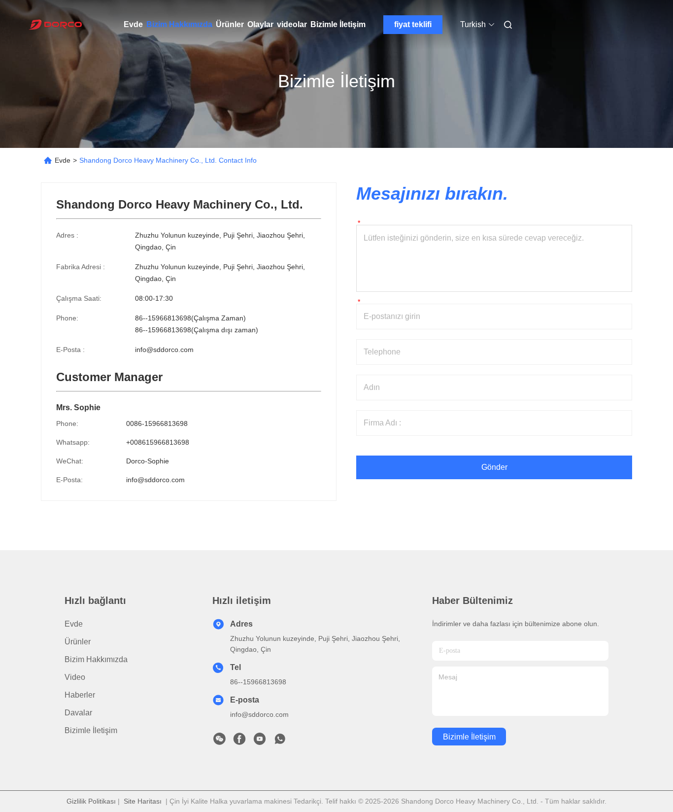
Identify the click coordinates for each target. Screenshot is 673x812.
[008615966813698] (280, 741)
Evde (133, 24)
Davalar (78, 712)
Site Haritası (143, 801)
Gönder (494, 467)
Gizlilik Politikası (91, 801)
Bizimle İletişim (338, 24)
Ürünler (230, 24)
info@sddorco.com (164, 349)
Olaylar (260, 24)
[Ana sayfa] (54, 24)
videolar (292, 24)
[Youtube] (260, 741)
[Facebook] (239, 741)
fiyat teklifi (413, 24)
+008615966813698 (157, 442)
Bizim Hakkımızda (179, 24)
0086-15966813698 (157, 423)
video (75, 677)
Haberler (80, 695)
